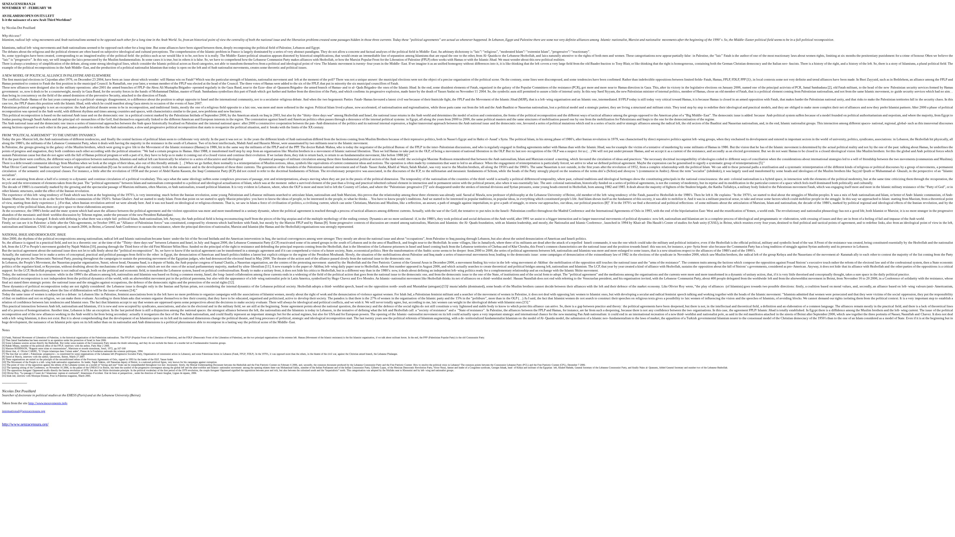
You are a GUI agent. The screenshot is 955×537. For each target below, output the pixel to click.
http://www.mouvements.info (47, 403)
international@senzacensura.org (23, 411)
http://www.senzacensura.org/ (25, 424)
